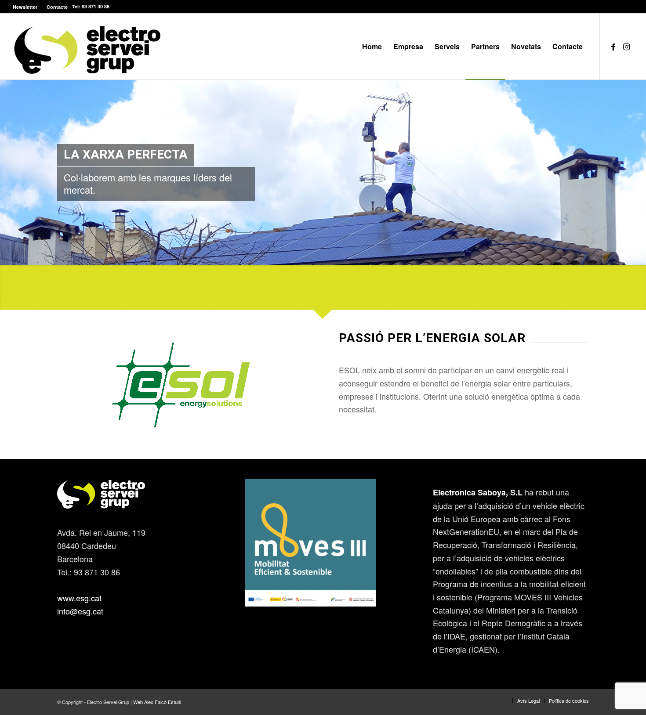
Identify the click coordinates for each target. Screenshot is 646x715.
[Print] (87, 46)
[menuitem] (27, 6)
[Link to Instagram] (626, 46)
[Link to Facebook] (613, 46)
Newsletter (25, 7)
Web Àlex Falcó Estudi (157, 701)
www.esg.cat (79, 597)
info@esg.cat (80, 611)
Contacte (57, 7)
